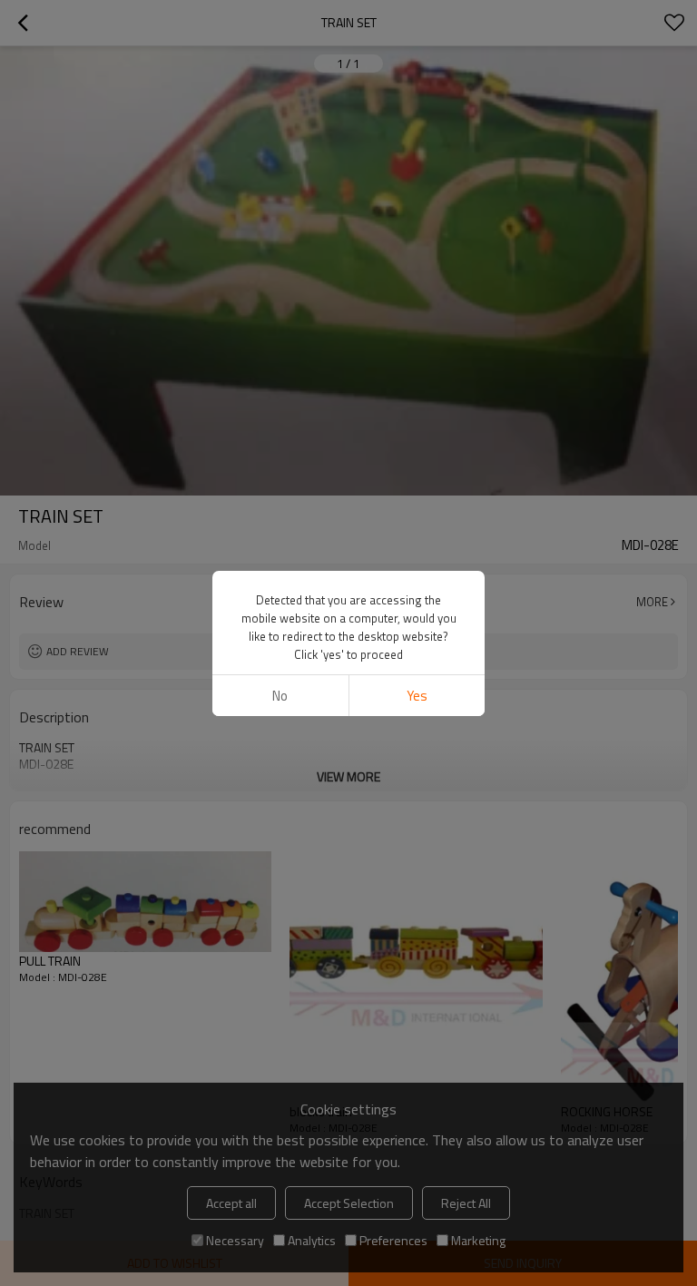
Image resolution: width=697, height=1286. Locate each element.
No (280, 695)
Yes (417, 695)
